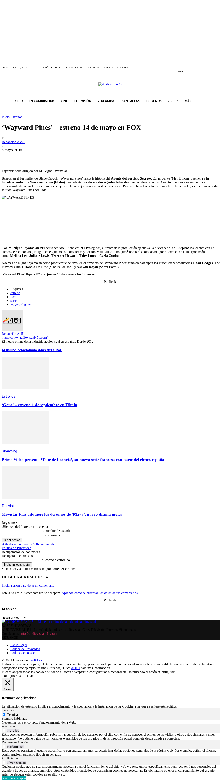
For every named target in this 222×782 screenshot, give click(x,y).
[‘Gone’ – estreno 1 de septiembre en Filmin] (25, 392)
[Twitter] (193, 65)
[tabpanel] (111, 722)
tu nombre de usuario (56, 531)
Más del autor (50, 350)
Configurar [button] (9, 676)
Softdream (37, 660)
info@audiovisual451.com (38, 633)
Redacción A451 (13, 142)
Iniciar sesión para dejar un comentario (28, 585)
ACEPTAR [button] (25, 676)
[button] (215, 101)
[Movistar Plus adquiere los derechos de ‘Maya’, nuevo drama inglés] (25, 502)
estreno (15, 293)
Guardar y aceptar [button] (14, 778)
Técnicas (13, 714)
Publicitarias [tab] (10, 758)
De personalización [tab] (15, 742)
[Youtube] (198, 65)
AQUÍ (75, 668)
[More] (102, 156)
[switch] (4, 730)
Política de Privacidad (16, 548)
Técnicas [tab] (8, 710)
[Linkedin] (188, 65)
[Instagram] (183, 65)
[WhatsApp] (40, 156)
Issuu (180, 71)
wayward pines (20, 304)
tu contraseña (51, 535)
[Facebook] (178, 65)
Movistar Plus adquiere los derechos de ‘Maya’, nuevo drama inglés (62, 514)
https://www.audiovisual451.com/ (25, 337)
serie (13, 301)
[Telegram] (87, 156)
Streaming (9, 451)
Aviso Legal (18, 645)
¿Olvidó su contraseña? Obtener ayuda (28, 544)
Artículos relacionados (20, 350)
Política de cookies (23, 653)
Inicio (6, 117)
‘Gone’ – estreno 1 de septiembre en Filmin (39, 405)
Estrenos (16, 117)
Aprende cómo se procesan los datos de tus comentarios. (100, 593)
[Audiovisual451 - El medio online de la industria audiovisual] (111, 86)
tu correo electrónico (56, 560)
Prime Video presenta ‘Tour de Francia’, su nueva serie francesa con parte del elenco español (83, 459)
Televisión (9, 506)
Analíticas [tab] (8, 726)
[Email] (71, 156)
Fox (13, 297)
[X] (24, 156)
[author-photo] (12, 330)
